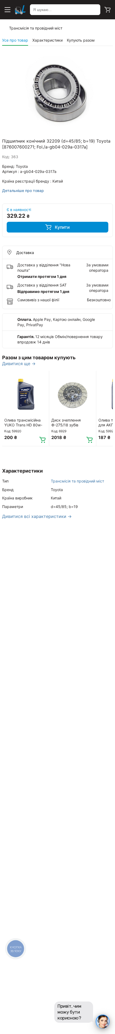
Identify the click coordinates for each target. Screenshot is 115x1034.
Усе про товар (15, 40)
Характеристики (47, 40)
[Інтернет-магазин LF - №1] (20, 9)
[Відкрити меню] (7, 9)
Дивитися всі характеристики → (37, 516)
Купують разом (81, 40)
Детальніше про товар (23, 190)
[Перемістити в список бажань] (42, 377)
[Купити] (42, 439)
